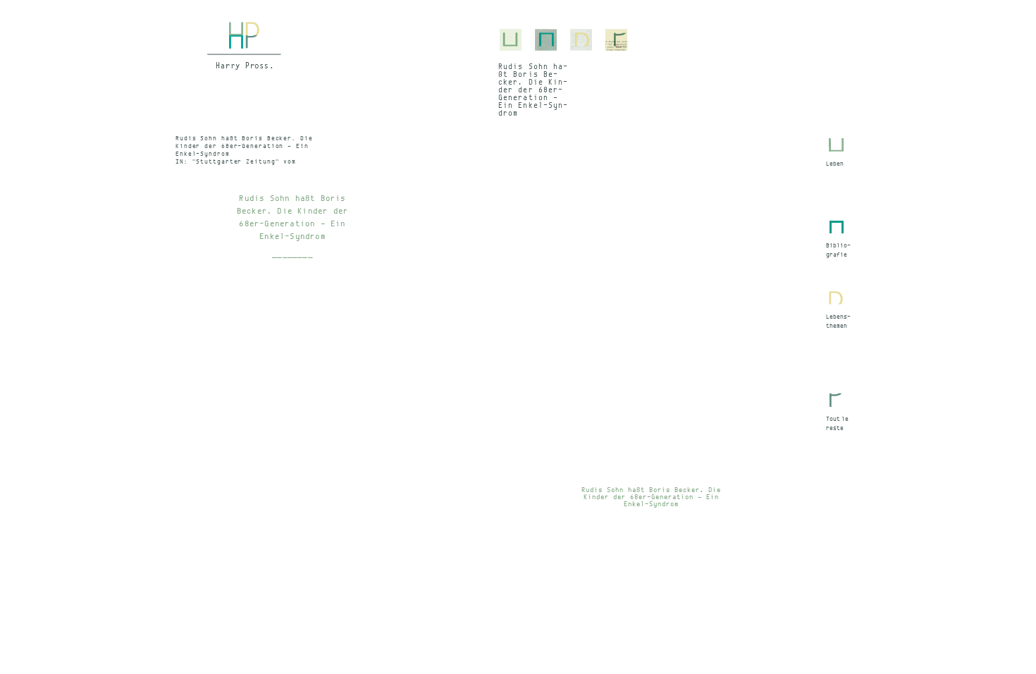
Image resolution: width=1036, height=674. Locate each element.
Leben (835, 163)
